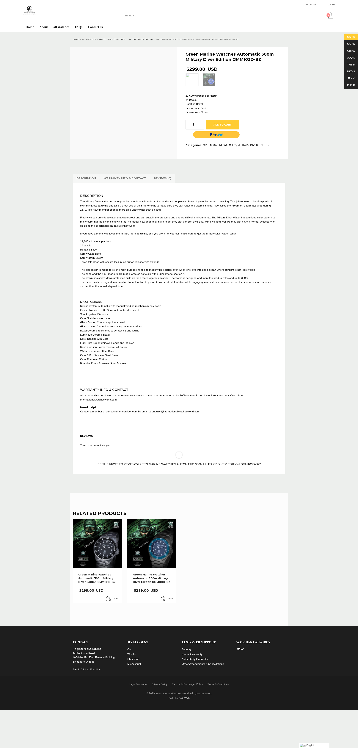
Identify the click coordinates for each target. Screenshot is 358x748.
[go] (120, 15)
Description (86, 178)
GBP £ (349, 50)
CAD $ (349, 43)
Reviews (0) (162, 178)
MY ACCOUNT (309, 5)
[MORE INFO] (116, 598)
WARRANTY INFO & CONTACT (125, 178)
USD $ (349, 36)
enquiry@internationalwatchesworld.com (176, 411)
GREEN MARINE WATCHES (219, 145)
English (310, 745)
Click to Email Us (91, 669)
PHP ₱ (349, 85)
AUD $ (349, 57)
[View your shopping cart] (330, 16)
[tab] (86, 178)
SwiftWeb (184, 698)
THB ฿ (349, 64)
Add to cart (222, 124)
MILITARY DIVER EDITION (253, 145)
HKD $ (349, 71)
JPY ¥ (349, 78)
